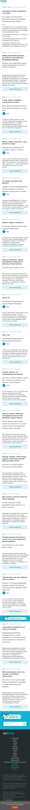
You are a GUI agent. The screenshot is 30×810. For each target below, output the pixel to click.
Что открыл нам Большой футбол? (12, 182)
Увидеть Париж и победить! (13, 222)
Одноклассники (15, 767)
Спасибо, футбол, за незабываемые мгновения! (12, 373)
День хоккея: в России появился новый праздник (14, 498)
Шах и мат (6, 298)
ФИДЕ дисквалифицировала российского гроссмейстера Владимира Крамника (13, 58)
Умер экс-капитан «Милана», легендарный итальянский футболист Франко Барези (13, 416)
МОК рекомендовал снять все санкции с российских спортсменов (13, 674)
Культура (15, 750)
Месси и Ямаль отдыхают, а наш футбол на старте (14, 143)
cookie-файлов (20, 804)
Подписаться (24, 724)
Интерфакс (23, 46)
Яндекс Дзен (15, 765)
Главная (4, 7)
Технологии (15, 757)
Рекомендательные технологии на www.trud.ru (15, 762)
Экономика (15, 748)
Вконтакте (15, 763)
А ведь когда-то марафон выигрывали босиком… (11, 101)
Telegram (15, 769)
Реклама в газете (15, 760)
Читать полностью (15, 89)
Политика (15, 746)
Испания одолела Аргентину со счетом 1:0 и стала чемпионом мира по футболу (14, 539)
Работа (15, 741)
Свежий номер (15, 738)
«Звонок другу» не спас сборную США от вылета (14, 578)
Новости (15, 739)
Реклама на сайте (15, 758)
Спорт (9, 7)
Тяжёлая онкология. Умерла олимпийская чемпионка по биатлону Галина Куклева (12, 262)
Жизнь (15, 745)
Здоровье (15, 753)
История (15, 743)
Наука (15, 755)
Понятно (15, 807)
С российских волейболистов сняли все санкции (13, 628)
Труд (7, 113)
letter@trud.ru (9, 800)
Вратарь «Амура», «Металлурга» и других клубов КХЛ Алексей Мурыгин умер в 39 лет (14, 459)
